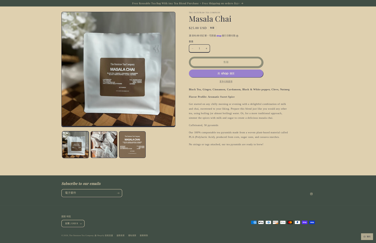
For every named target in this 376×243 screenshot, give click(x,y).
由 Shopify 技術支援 (104, 235)
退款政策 (121, 235)
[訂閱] (118, 193)
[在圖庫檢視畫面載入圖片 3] (132, 144)
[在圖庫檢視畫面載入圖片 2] (104, 144)
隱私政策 (132, 235)
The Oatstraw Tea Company (81, 235)
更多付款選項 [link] (226, 81)
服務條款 (144, 235)
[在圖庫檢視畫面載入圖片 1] (75, 144)
